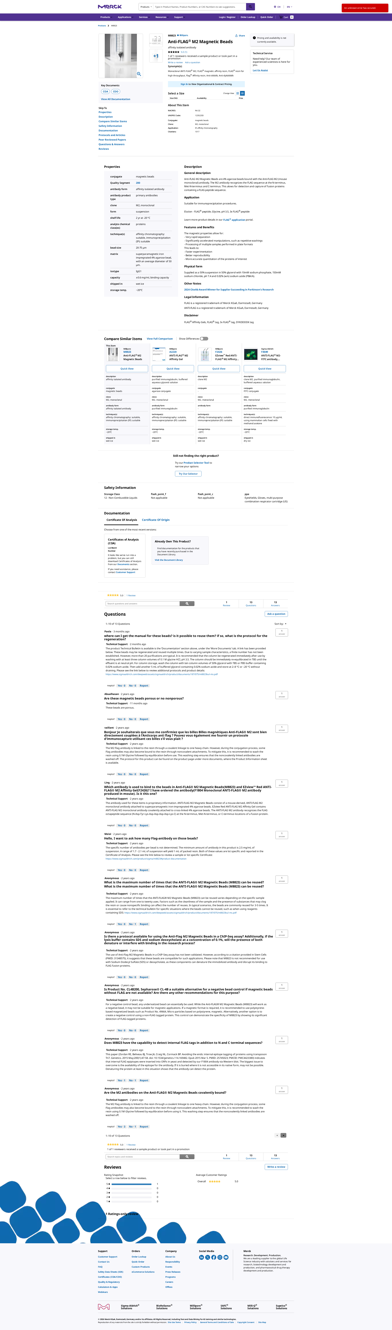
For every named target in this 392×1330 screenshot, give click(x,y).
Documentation (108, 130)
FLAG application (234, 219)
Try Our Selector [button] (188, 473)
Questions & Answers (111, 144)
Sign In (184, 84)
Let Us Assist (260, 70)
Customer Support (125, 572)
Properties (105, 112)
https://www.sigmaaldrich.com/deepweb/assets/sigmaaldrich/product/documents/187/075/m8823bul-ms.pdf (162, 674)
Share (242, 35)
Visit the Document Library (169, 559)
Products (102, 25)
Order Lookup (248, 17)
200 (138, 182)
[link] (113, 595)
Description (106, 116)
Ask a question (192, 62)
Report (144, 685)
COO (116, 91)
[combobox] (197, 6)
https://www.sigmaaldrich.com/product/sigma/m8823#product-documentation (146, 858)
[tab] (104, 25)
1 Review (131, 595)
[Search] (250, 6)
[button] (227, 17)
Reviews (104, 149)
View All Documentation (115, 99)
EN (288, 6)
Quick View (127, 368)
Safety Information (110, 126)
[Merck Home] (110, 6)
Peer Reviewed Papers (112, 139)
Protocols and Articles (112, 135)
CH (279, 6)
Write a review (175, 62)
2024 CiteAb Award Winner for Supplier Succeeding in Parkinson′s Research (228, 289)
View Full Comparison (160, 338)
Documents (123, 564)
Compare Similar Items (113, 121)
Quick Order (266, 17)
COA (105, 91)
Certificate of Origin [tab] (156, 520)
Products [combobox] (145, 6)
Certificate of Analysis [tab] (122, 520)
